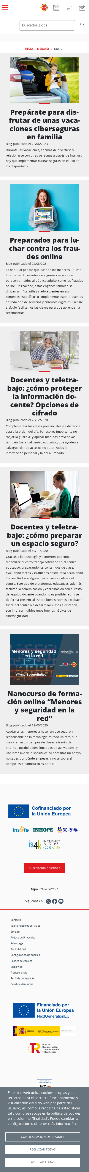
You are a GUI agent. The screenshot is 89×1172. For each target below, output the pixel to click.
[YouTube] (61, 901)
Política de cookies (21, 961)
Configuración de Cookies (42, 1137)
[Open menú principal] (4, 6)
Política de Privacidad (23, 937)
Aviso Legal (17, 943)
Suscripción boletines (44, 868)
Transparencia (19, 972)
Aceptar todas (43, 1162)
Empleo (15, 931)
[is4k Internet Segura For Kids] (44, 844)
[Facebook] (54, 901)
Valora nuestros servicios (25, 925)
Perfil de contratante (23, 978)
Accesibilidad (18, 949)
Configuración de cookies (25, 955)
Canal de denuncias (22, 984)
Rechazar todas (43, 1149)
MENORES (43, 48)
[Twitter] (48, 901)
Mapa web (16, 966)
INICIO (29, 48)
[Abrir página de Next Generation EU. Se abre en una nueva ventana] (44, 1012)
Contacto (16, 919)
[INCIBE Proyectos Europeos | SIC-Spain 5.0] (44, 811)
